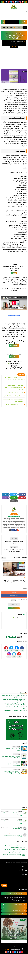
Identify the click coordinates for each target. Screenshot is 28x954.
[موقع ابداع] (14, 7)
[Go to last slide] (5, 558)
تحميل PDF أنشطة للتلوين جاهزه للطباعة (14, 404)
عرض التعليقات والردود (13, 608)
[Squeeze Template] (22, 949)
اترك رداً (20, 815)
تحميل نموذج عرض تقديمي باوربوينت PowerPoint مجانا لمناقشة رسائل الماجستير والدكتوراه (14, 387)
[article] (14, 540)
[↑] (14, 946)
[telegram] (16, 2)
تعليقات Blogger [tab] (14, 592)
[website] (10, 530)
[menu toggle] (25, 2)
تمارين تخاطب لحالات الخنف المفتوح (18, 847)
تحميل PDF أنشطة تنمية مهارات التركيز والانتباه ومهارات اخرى (10, 757)
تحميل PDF (13, 44)
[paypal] (6, 2)
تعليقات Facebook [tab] (14, 595)
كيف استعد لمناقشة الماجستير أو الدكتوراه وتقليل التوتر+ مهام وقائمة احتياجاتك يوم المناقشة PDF (14, 380)
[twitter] (11, 2)
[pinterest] (9, 2)
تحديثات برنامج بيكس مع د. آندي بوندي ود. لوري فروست (13, 852)
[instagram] (20, 2)
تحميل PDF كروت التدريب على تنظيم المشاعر (13, 396)
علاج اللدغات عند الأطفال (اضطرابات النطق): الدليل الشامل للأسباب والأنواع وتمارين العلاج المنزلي (15, 703)
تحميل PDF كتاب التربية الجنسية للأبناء (15, 393)
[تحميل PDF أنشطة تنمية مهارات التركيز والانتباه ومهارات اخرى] (24, 756)
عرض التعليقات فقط (13, 604)
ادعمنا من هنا (14, 345)
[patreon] (23, 2)
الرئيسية (21, 22)
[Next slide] (2, 558)
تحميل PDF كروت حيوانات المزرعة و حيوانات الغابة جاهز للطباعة (12, 772)
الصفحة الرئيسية (21, 44)
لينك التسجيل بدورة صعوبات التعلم (18, 27)
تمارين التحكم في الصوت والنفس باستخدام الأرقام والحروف (14, 711)
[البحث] (2, 2)
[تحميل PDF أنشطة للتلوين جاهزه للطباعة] (24, 748)
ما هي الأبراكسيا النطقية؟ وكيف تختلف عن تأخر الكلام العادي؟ (14, 707)
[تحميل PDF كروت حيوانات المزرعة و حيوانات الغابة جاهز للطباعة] (24, 771)
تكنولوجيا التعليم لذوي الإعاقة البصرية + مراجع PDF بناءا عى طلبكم (13, 400)
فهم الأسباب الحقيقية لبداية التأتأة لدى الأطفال (15, 845)
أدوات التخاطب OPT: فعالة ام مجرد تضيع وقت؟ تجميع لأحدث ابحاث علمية (14, 699)
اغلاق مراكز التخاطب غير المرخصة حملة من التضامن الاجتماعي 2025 (14, 854)
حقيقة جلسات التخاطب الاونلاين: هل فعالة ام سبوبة (14, 849)
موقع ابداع (20, 811)
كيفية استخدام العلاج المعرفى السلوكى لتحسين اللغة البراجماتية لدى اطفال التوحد (13, 696)
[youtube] (13, 2)
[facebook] (18, 2)
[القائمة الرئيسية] (3, 22)
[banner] (14, 942)
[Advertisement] (14, 425)
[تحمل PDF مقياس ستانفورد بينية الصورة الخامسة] (24, 763)
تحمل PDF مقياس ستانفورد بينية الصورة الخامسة (12, 764)
